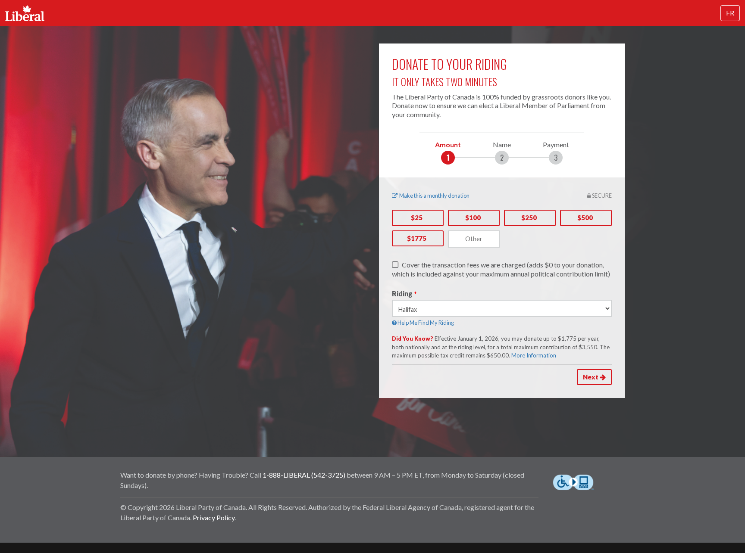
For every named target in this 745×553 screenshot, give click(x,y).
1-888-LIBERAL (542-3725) (304, 475)
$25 (417, 217)
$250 (529, 217)
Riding (402, 293)
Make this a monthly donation (434, 195)
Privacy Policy (214, 517)
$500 (585, 217)
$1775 (416, 238)
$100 (473, 217)
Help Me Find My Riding (425, 322)
